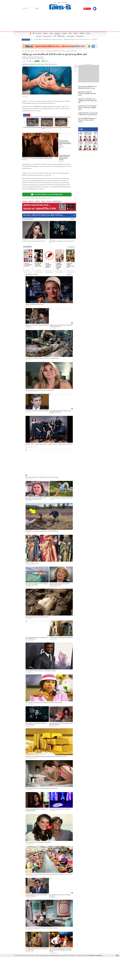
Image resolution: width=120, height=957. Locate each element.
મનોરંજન (45, 33)
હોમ (23, 50)
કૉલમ (54, 36)
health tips (43, 201)
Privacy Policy (91, 955)
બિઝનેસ (88, 33)
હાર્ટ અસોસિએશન (31, 101)
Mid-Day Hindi (64, 2)
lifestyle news (31, 201)
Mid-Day (54, 2)
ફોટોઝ (70, 33)
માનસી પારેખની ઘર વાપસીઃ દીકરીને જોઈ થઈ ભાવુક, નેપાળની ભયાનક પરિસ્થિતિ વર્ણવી (87, 107)
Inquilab (59, 2)
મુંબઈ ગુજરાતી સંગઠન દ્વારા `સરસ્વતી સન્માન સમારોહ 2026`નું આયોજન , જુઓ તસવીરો (58, 39)
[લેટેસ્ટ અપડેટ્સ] (36, 33)
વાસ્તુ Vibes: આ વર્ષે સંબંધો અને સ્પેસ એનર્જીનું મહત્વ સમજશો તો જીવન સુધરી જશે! (87, 100)
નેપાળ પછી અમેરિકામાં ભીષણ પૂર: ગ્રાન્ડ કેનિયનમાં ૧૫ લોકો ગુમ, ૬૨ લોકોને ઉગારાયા (87, 120)
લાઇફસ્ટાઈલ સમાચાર (29, 50)
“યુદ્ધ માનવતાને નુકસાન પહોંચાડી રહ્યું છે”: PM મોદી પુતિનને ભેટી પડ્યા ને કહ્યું (92, 39)
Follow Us (46, 61)
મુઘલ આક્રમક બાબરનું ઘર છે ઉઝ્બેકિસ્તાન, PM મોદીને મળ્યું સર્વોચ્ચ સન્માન (87, 93)
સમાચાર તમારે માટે (47, 36)
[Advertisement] (60, 21)
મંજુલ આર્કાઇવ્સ (80, 36)
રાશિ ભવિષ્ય (81, 33)
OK (117, 955)
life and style (25, 201)
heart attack (49, 201)
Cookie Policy (99, 955)
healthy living (37, 201)
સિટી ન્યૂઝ (38, 36)
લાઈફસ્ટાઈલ (57, 33)
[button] (69, 122)
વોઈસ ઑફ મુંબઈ (70, 36)
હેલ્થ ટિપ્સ (37, 50)
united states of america (57, 201)
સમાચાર (39, 33)
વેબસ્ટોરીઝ (64, 33)
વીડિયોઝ (76, 33)
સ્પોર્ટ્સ (50, 33)
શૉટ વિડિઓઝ (62, 36)
